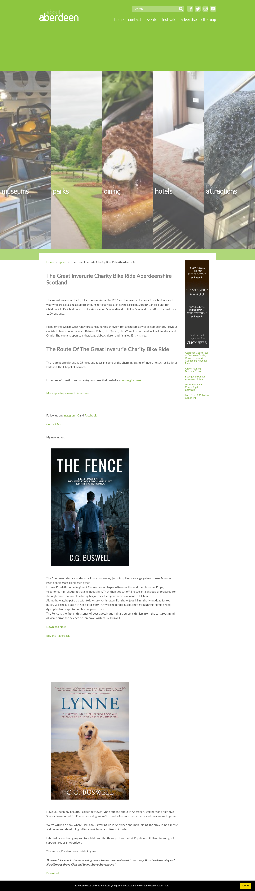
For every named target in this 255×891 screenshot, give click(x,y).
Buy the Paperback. (58, 635)
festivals (169, 19)
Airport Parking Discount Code (193, 370)
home (119, 19)
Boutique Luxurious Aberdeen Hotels (195, 378)
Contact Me (53, 424)
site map (208, 19)
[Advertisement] (127, 48)
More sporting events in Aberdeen (67, 393)
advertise (189, 19)
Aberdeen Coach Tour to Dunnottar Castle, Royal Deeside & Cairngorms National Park (196, 358)
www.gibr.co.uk (131, 380)
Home (50, 262)
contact (134, 19)
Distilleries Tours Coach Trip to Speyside (193, 387)
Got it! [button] (245, 886)
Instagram (69, 415)
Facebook (91, 415)
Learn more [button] (163, 885)
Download (52, 873)
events (151, 19)
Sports (63, 262)
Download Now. (56, 627)
